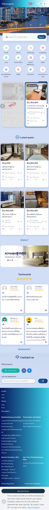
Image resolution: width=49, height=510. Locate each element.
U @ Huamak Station (8, 438)
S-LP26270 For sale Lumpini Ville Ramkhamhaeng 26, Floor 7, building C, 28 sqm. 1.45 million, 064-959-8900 (36, 107)
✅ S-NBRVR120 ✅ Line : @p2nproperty (35, 215)
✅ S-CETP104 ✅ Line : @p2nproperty (34, 168)
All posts (24, 240)
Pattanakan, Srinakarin (32, 417)
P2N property (8, 3)
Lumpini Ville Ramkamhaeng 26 (12, 420)
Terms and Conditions (32, 483)
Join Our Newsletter (8, 376)
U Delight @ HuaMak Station (11, 435)
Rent (3, 398)
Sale (3, 395)
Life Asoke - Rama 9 (8, 469)
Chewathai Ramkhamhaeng (10, 447)
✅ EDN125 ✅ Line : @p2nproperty (8, 168)
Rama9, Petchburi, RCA (10, 457)
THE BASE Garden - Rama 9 (10, 478)
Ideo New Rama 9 (7, 466)
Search (41, 37)
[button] (45, 21)
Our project (5, 411)
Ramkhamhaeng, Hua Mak (11, 417)
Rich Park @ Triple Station (32, 426)
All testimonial (23, 349)
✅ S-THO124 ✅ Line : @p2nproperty (9, 215)
